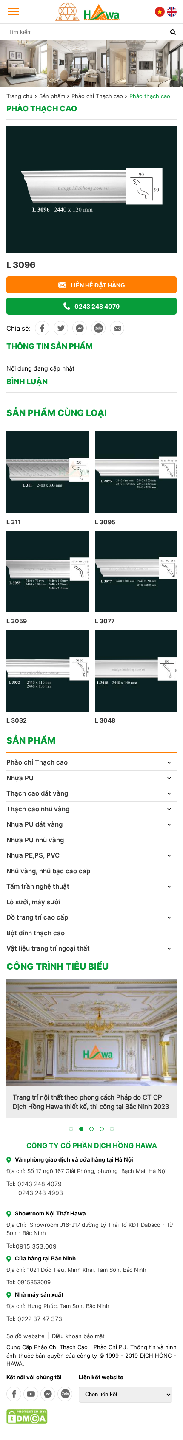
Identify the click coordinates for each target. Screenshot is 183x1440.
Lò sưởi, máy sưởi (33, 902)
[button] (71, 1129)
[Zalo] (64, 1394)
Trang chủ (19, 96)
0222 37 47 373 (39, 1318)
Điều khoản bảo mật (78, 1336)
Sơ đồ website (25, 1336)
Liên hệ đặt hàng (98, 285)
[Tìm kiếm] (173, 32)
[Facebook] (13, 1394)
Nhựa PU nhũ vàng (35, 840)
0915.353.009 (36, 1246)
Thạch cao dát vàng (37, 793)
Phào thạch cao (149, 96)
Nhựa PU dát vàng (34, 824)
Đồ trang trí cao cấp (37, 917)
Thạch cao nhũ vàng (37, 809)
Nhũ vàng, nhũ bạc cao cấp (48, 871)
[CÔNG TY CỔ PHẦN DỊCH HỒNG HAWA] (87, 11)
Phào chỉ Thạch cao (97, 96)
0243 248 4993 (40, 1192)
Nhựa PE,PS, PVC (33, 855)
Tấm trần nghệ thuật (37, 886)
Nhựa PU (20, 778)
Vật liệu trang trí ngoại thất (48, 948)
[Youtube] (30, 1394)
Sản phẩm (52, 96)
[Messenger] (47, 1394)
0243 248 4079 (97, 306)
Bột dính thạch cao (35, 933)
